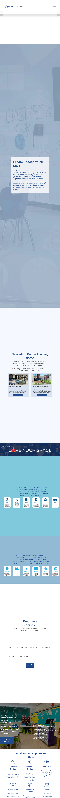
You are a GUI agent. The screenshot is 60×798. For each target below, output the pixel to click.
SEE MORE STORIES (30, 665)
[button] (1, 13)
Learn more (18, 394)
